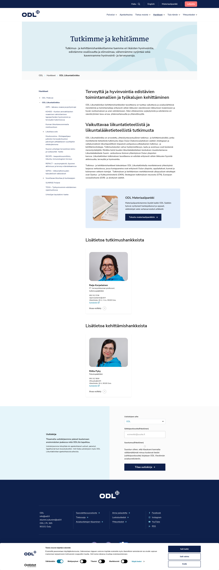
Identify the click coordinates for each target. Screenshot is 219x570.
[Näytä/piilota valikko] (40, 98)
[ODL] (31, 13)
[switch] (83, 561)
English (151, 4)
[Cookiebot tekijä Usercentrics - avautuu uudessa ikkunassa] (30, 565)
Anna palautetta (119, 513)
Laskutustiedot (119, 517)
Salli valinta (184, 556)
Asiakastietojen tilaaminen (88, 521)
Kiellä (184, 564)
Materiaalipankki (169, 4)
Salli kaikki (184, 549)
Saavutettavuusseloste (86, 513)
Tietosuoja (81, 517)
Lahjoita (191, 4)
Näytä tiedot (136, 561)
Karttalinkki (93, 302)
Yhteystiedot (118, 521)
